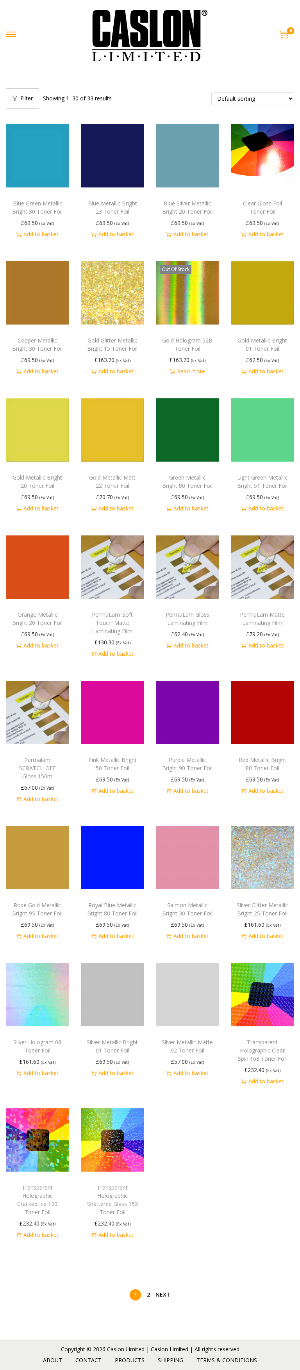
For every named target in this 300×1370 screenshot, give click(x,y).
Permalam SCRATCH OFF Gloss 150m (37, 768)
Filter (26, 98)
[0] (283, 34)
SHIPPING (170, 1360)
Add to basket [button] (41, 234)
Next (162, 1294)
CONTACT (88, 1360)
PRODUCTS (130, 1360)
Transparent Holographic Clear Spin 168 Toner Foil (262, 1050)
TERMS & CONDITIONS (226, 1360)
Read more (191, 371)
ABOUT (52, 1360)
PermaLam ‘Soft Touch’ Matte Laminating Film (112, 623)
